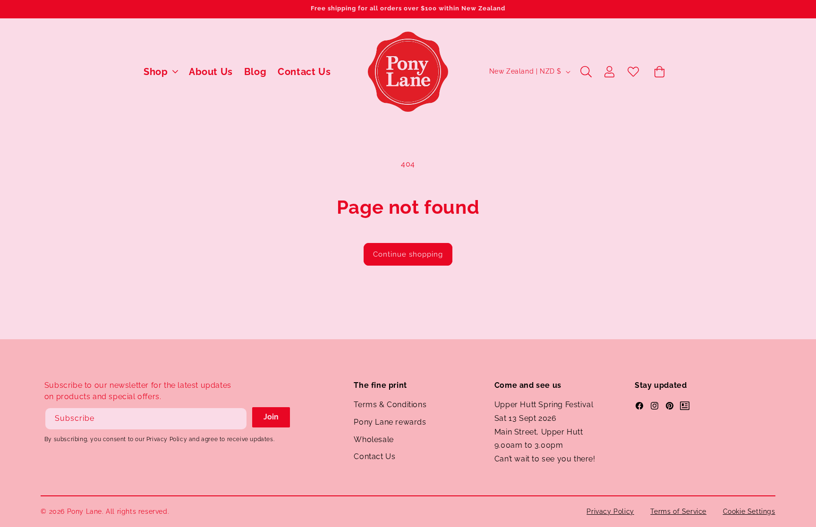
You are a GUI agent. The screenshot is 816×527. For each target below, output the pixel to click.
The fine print (380, 385)
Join (271, 416)
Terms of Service (678, 511)
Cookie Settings (749, 511)
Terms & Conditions (390, 404)
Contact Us (374, 456)
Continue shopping (408, 254)
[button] (160, 72)
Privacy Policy (610, 511)
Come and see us (527, 385)
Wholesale (373, 439)
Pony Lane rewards (390, 422)
